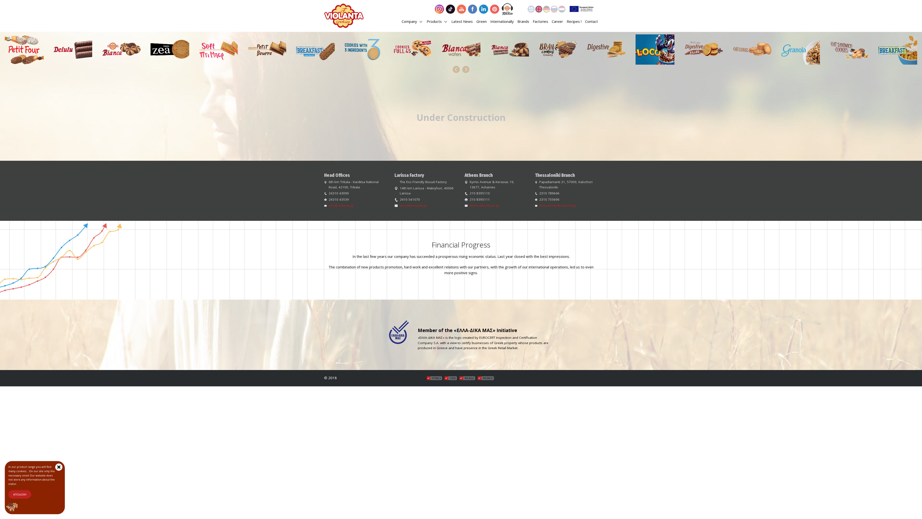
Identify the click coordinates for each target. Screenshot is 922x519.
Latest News (462, 21)
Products (435, 21)
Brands (523, 21)
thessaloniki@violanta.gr (557, 205)
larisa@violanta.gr (413, 205)
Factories (540, 21)
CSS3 (453, 378)
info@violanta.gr (341, 205)
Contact (591, 21)
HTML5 (436, 378)
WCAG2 (469, 378)
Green (481, 21)
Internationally (502, 21)
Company (410, 21)
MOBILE (488, 378)
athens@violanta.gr (484, 205)
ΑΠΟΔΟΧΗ (19, 494)
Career (557, 21)
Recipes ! (574, 21)
